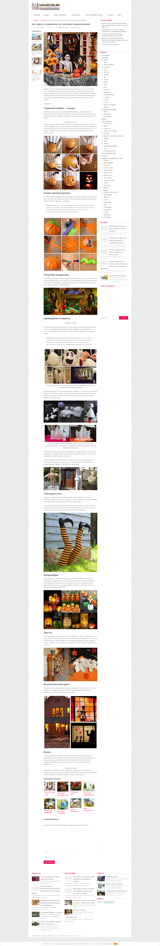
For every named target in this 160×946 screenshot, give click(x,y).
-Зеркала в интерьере (110, 131)
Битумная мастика (111, 876)
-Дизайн (106, 74)
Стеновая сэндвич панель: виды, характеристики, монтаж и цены (117, 252)
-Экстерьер (107, 116)
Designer (42, 27)
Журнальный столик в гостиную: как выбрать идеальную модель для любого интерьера (83, 891)
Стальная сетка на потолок (110, 44)
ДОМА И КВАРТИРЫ (60, 15)
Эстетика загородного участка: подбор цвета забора (50, 878)
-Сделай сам (107, 209)
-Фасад (106, 183)
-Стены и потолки (109, 180)
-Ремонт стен (108, 175)
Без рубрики (106, 55)
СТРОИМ (110, 15)
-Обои (105, 82)
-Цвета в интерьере (110, 104)
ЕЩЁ (120, 15)
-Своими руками (109, 94)
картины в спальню (79, 910)
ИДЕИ (104, 119)
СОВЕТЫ (105, 188)
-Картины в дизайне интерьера (113, 136)
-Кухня (106, 79)
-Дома (105, 111)
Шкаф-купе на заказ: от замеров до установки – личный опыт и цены (84, 902)
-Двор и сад (107, 128)
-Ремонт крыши (108, 168)
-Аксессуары (108, 123)
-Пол (105, 87)
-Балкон (106, 59)
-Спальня (106, 97)
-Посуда (106, 143)
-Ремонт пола (108, 173)
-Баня (105, 62)
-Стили (106, 102)
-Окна (105, 141)
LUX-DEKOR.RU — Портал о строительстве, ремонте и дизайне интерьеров (51, 935)
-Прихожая (107, 92)
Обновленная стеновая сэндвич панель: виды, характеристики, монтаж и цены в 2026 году (115, 25)
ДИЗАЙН (46, 15)
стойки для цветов (71, 917)
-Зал (105, 77)
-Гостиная (107, 67)
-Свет (105, 148)
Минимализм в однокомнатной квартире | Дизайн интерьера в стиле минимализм (50, 903)
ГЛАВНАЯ (37, 15)
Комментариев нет (76, 27)
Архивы (99, 902)
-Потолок (106, 165)
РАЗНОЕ (105, 156)
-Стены (106, 99)
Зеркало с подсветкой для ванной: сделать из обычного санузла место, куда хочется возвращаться (115, 40)
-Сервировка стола (46, 20)
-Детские (106, 72)
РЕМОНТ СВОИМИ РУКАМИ (94, 15)
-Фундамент (107, 214)
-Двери (106, 126)
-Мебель (106, 138)
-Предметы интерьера (110, 146)
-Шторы (106, 107)
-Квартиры (107, 114)
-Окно (105, 84)
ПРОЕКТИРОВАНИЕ (109, 153)
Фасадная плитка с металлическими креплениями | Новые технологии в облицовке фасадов (46, 889)
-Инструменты (108, 163)
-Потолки (107, 89)
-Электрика (107, 185)
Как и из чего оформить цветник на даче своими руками (50, 923)
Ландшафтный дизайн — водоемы (51, 912)
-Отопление (107, 202)
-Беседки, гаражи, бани (111, 192)
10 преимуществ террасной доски (116, 891)
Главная (35, 20)
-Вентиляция (108, 194)
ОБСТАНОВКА (76, 15)
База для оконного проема (114, 884)
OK (115, 944)
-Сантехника (108, 178)
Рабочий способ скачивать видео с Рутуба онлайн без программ (117, 228)
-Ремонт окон (108, 170)
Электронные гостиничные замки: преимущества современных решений (117, 240)
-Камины (106, 133)
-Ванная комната (109, 64)
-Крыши (106, 197)
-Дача (105, 69)
